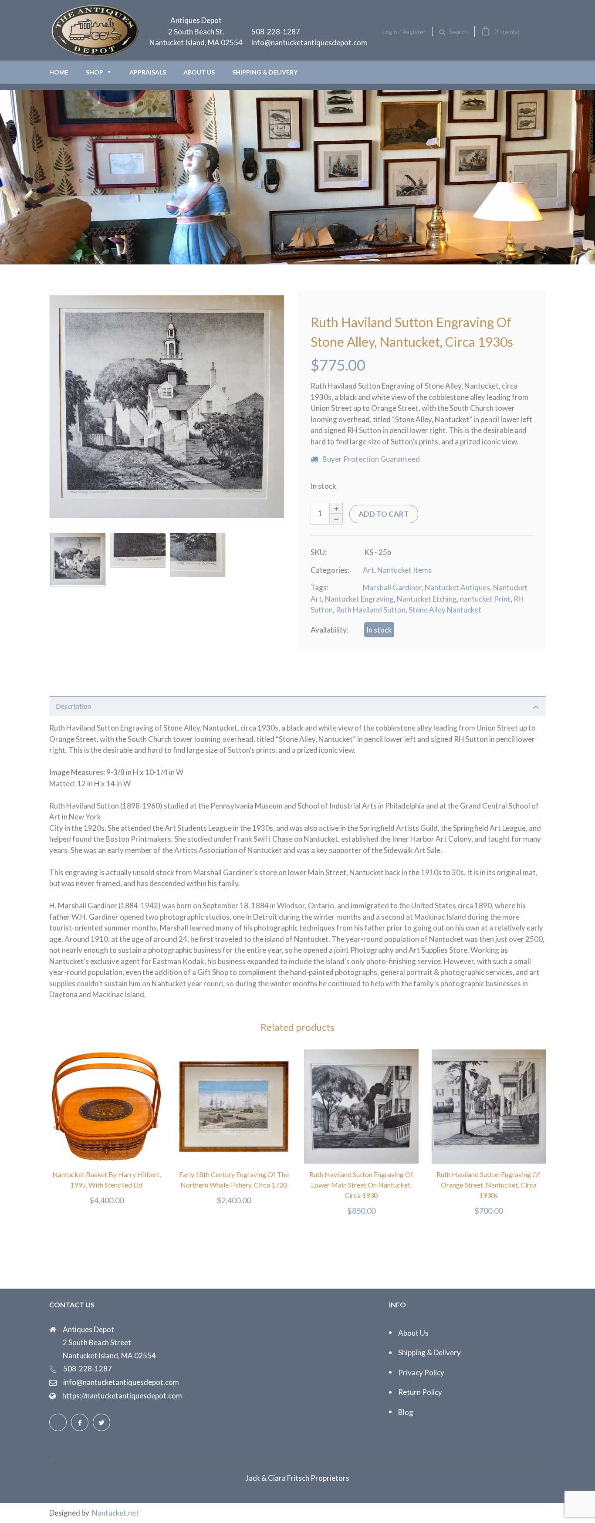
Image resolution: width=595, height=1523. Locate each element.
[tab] (297, 706)
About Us (199, 72)
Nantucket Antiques (457, 587)
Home (58, 72)
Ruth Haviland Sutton (371, 609)
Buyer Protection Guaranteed (371, 459)
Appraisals (147, 72)
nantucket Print (485, 598)
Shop (94, 72)
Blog (405, 1412)
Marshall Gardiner (392, 587)
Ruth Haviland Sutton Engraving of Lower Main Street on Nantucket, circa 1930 (361, 1184)
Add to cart (383, 513)
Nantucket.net (115, 1512)
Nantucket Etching (427, 598)
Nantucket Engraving (359, 598)
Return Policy (420, 1392)
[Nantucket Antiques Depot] (95, 54)
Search (458, 31)
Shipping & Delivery (265, 72)
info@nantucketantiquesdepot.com (309, 42)
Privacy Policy (421, 1372)
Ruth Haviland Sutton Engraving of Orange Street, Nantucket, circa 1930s (488, 1184)
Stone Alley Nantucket (445, 609)
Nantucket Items (404, 570)
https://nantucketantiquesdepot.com (122, 1395)
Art (368, 570)
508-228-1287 (275, 31)
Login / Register (404, 31)
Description (73, 706)
